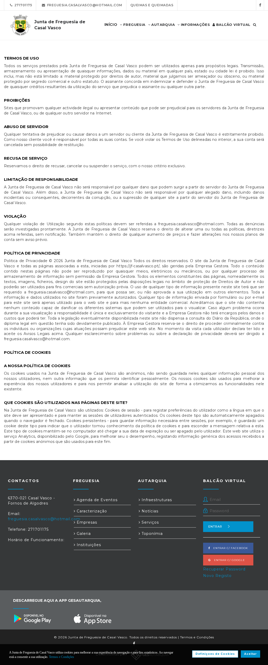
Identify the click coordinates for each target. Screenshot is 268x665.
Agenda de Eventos (96, 500)
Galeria (83, 533)
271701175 (22, 5)
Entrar (215, 526)
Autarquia (162, 24)
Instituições (88, 544)
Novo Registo (217, 575)
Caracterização (91, 511)
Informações (195, 24)
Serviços (149, 522)
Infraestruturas (156, 500)
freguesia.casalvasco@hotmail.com (83, 5)
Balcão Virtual (232, 24)
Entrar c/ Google (228, 560)
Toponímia (151, 533)
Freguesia (134, 24)
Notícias (149, 511)
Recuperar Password (224, 569)
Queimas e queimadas (152, 5)
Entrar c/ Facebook (229, 548)
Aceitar (250, 654)
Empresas (86, 522)
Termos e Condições (197, 637)
